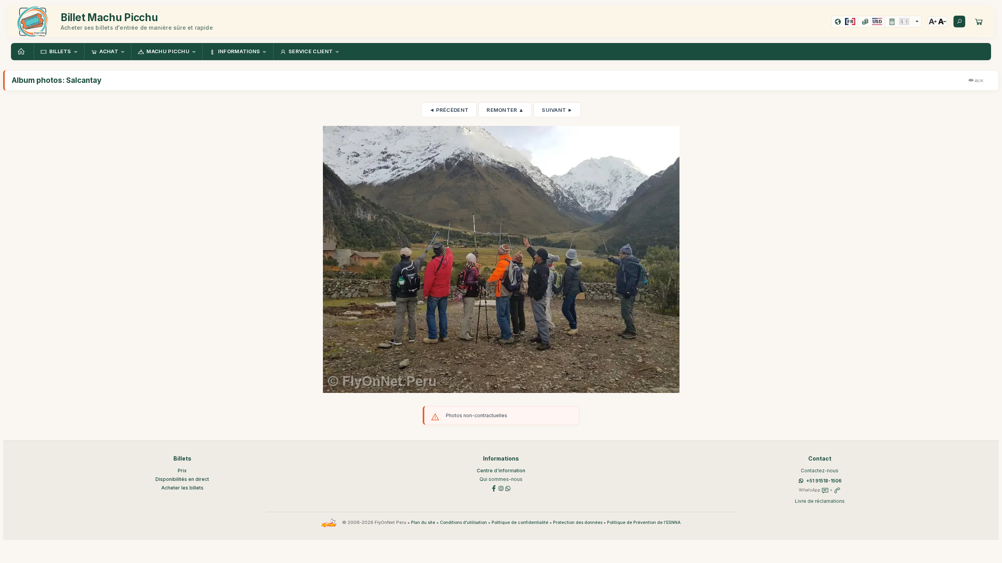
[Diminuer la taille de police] (942, 21)
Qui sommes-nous (501, 479)
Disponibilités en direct (182, 479)
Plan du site (423, 522)
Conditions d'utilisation (463, 522)
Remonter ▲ (505, 110)
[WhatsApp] (508, 488)
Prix (182, 470)
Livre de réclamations (820, 501)
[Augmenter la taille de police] (932, 21)
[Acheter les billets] (978, 21)
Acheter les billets (182, 488)
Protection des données (577, 522)
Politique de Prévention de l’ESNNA (644, 522)
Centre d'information (501, 470)
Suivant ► (557, 110)
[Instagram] (501, 488)
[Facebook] (493, 488)
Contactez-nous (819, 470)
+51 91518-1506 (824, 481)
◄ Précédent (449, 110)
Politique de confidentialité (520, 522)
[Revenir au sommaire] (22, 51)
